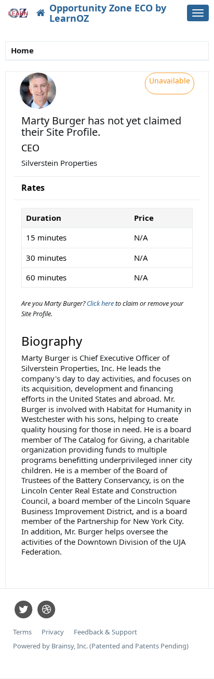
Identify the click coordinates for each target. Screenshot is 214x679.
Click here (101, 303)
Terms (22, 632)
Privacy (53, 632)
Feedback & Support (105, 632)
